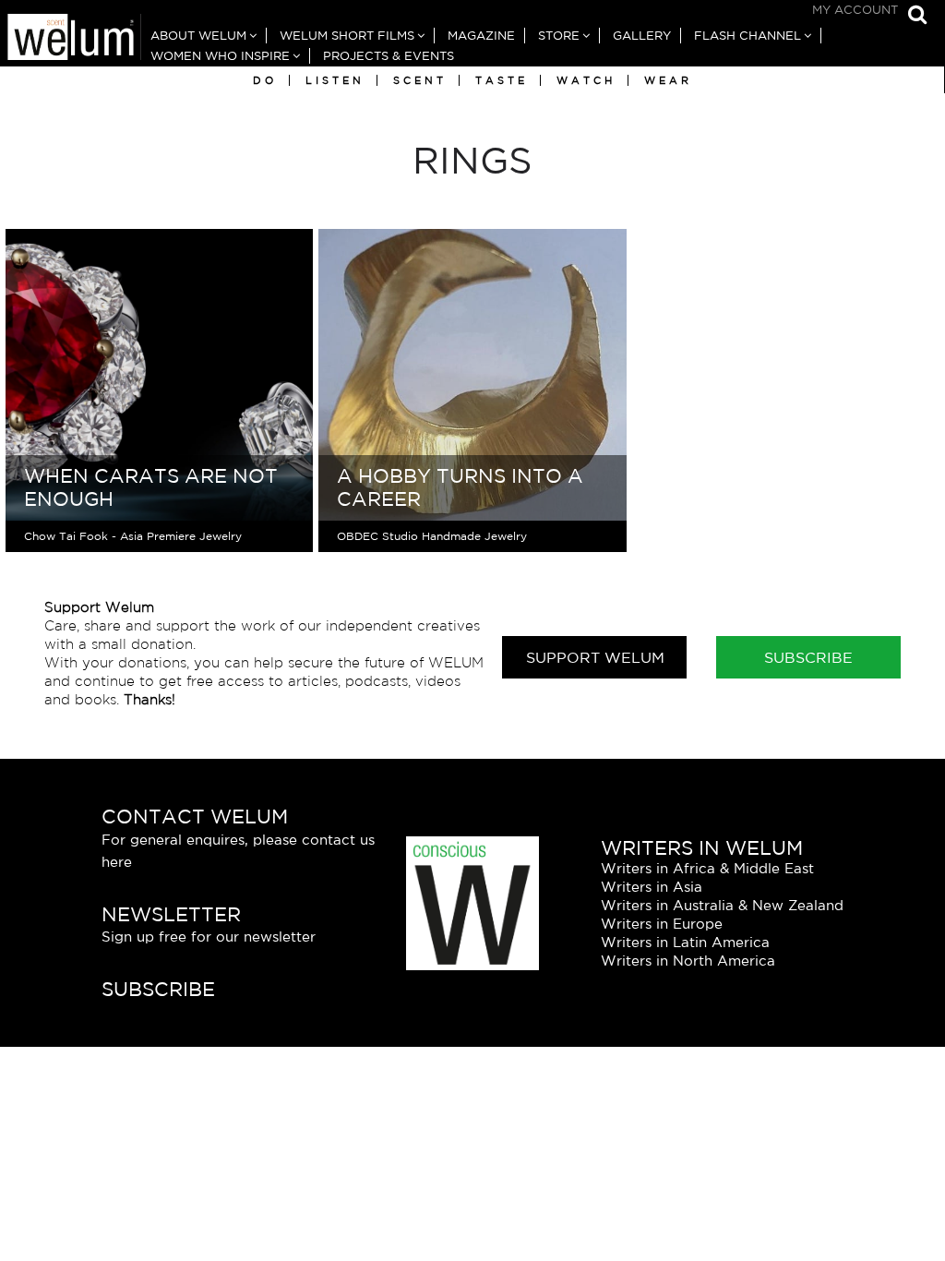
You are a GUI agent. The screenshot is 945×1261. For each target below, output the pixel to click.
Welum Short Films (347, 35)
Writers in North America (688, 960)
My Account (855, 10)
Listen (335, 80)
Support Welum (595, 657)
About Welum (198, 35)
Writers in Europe (662, 923)
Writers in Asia (651, 887)
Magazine (481, 35)
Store (559, 35)
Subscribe (808, 657)
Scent (420, 80)
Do (265, 80)
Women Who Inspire (220, 56)
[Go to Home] (70, 40)
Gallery (642, 35)
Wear (668, 80)
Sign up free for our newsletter (209, 936)
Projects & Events (388, 56)
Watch (586, 80)
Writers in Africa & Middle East (707, 868)
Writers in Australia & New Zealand (722, 905)
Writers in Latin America (685, 942)
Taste (501, 80)
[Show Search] (913, 16)
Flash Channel (747, 35)
